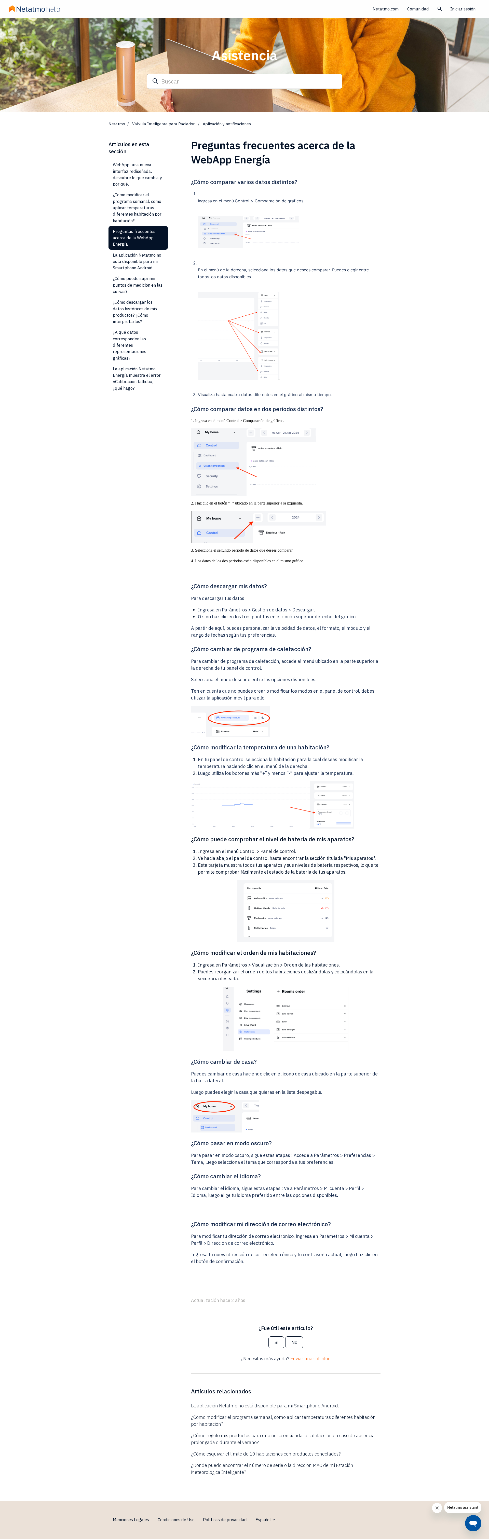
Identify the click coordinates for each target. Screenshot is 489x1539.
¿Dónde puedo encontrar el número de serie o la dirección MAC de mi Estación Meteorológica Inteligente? (272, 1468)
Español (263, 1519)
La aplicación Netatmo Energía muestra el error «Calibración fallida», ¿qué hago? (137, 378)
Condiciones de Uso (176, 1519)
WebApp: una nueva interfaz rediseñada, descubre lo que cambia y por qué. (137, 174)
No (294, 1342)
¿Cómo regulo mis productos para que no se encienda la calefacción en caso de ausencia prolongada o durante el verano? (283, 1439)
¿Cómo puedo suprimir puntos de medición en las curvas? (137, 285)
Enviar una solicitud (310, 1359)
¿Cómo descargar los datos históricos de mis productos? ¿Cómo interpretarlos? (135, 311)
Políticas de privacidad (225, 1519)
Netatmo (116, 123)
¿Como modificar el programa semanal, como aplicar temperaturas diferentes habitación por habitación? (283, 1420)
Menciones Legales (131, 1519)
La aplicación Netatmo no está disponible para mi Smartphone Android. (265, 1406)
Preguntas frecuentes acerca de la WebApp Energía (134, 238)
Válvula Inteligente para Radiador (164, 123)
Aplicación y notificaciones (227, 123)
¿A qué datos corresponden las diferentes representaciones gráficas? (129, 345)
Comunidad (418, 9)
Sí (276, 1342)
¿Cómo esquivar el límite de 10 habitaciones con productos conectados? (266, 1454)
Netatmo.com (386, 9)
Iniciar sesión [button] (463, 9)
